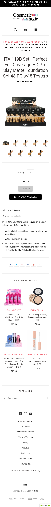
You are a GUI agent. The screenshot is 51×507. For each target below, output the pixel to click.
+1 (33, 265)
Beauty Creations (13, 354)
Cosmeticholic (32, 491)
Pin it (22, 265)
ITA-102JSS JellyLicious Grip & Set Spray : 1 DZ (14, 317)
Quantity (20, 172)
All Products (34, 42)
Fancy (28, 265)
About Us (25, 448)
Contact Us (25, 453)
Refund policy (25, 464)
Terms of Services (25, 437)
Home (6, 42)
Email (39, 265)
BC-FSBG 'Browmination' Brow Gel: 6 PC (37, 361)
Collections (18, 42)
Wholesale (26, 427)
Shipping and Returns (25, 432)
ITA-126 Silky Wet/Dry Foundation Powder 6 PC (37, 317)
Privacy (25, 443)
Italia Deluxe (25, 81)
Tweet (16, 265)
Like (11, 265)
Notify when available (25, 197)
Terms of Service (25, 459)
